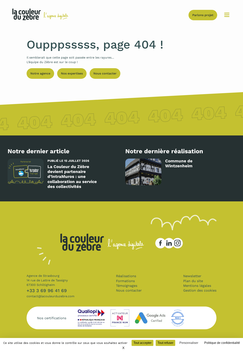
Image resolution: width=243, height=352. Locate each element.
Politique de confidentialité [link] (222, 342)
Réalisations (126, 276)
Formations (125, 281)
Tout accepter (142, 342)
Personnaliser (188, 342)
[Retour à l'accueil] (26, 15)
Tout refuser (165, 342)
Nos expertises (72, 73)
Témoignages (126, 286)
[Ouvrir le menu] (227, 15)
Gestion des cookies (199, 290)
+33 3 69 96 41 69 (47, 290)
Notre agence (40, 73)
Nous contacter (105, 73)
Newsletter (192, 276)
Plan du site (193, 281)
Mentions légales (197, 286)
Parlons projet (202, 15)
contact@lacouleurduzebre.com (50, 296)
